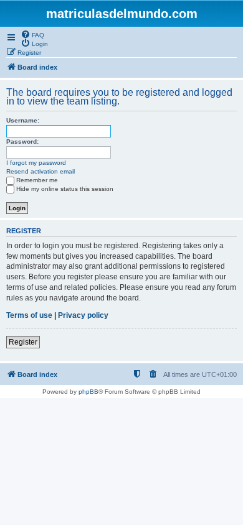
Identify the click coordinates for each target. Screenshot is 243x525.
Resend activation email (40, 171)
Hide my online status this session (64, 188)
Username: (22, 120)
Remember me (37, 180)
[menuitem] (32, 34)
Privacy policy (83, 315)
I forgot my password (36, 162)
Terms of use (29, 315)
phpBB (88, 391)
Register (23, 342)
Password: (22, 141)
